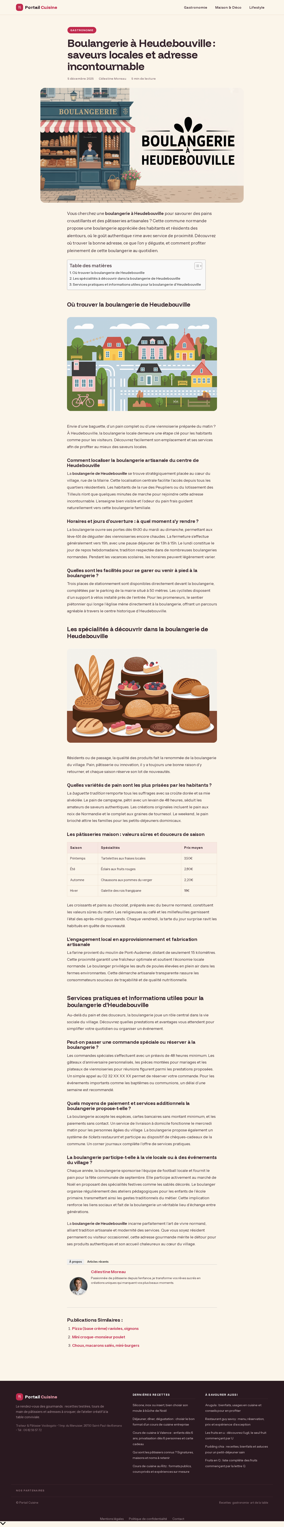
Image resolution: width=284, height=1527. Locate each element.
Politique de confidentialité (148, 1519)
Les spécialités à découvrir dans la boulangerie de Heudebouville (126, 278)
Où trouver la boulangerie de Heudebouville (108, 273)
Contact (178, 1519)
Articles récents (97, 1261)
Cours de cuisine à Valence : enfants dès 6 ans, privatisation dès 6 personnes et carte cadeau (163, 1438)
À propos (75, 1261)
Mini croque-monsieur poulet (98, 1337)
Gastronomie (195, 7)
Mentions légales (112, 1519)
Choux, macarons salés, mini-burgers (105, 1345)
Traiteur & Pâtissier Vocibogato (36, 1425)
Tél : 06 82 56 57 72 (29, 1430)
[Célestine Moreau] (78, 1299)
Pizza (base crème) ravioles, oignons (105, 1328)
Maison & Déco (228, 7)
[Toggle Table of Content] (196, 266)
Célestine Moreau (108, 1271)
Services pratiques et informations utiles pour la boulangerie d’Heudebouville (137, 284)
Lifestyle (256, 7)
